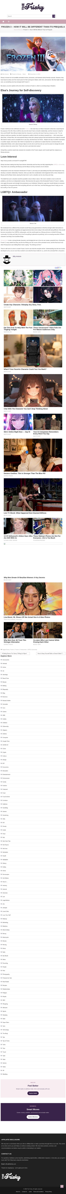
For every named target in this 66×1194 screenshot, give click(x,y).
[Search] (53, 16)
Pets (4, 970)
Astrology (5, 674)
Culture (5, 756)
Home (4, 870)
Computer (5, 737)
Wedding (5, 1074)
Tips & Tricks (6, 1041)
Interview (5, 893)
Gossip (4, 826)
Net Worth (5, 955)
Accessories (6, 659)
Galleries (5, 804)
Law (4, 896)
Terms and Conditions (38, 1191)
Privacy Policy (48, 1191)
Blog (4, 693)
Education (5, 770)
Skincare (5, 1007)
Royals (4, 996)
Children (5, 722)
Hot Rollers (6, 878)
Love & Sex (6, 911)
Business (5, 696)
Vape (4, 1059)
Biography (5, 689)
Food (4, 793)
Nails (4, 952)
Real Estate (6, 981)
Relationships (6, 989)
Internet (5, 889)
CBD (4, 715)
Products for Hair (7, 978)
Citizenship (6, 726)
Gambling (5, 807)
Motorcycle (6, 937)
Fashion (5, 785)
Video (4, 1066)
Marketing (5, 922)
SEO (4, 1000)
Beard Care (6, 678)
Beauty (4, 682)
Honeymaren (4, 240)
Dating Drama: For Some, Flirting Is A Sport (15, 653)
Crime (4, 748)
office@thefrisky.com (10, 1164)
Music (4, 948)
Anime (4, 667)
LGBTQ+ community (58, 164)
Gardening (5, 815)
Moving (5, 944)
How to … (5, 881)
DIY (4, 763)
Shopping (5, 1004)
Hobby (4, 867)
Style (4, 1018)
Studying (5, 1015)
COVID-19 (5, 745)
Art (3, 671)
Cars (4, 708)
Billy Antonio (5, 74)
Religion (5, 992)
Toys (4, 1048)
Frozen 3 (17, 649)
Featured (5, 789)
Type (4, 1055)
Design (4, 759)
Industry (5, 885)
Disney (8, 649)
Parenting (5, 963)
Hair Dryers (6, 844)
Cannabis (5, 704)
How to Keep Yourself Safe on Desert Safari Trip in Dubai (51, 653)
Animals (5, 663)
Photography (6, 974)
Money (4, 933)
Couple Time (6, 741)
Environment (6, 778)
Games (5, 811)
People (4, 967)
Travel (4, 1052)
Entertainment (6, 774)
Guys (4, 833)
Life (4, 904)
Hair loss (5, 848)
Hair (4, 837)
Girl (3, 822)
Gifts (4, 819)
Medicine (5, 926)
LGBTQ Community (32, 649)
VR (3, 1070)
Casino (4, 711)
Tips (4, 1037)
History (4, 863)
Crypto (4, 752)
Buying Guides (6, 700)
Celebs (4, 719)
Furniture (5, 800)
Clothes (5, 733)
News (24, 74)
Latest (30, 1191)
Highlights (5, 859)
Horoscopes (6, 874)
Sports (4, 1011)
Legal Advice (6, 900)
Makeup (5, 918)
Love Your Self (6, 915)
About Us (18, 1191)
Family (4, 782)
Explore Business (33, 1117)
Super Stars (6, 1022)
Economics (6, 767)
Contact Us (24, 1191)
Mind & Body (6, 930)
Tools (4, 1044)
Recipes (5, 985)
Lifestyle (5, 907)
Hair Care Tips (6, 841)
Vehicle (4, 1063)
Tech (4, 1026)
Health (4, 856)
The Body (5, 1033)
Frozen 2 (27, 128)
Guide (4, 830)
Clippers (5, 730)
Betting (4, 685)
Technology (6, 1029)
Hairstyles (5, 852)
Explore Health (33, 1093)
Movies (19, 74)
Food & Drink (6, 796)
